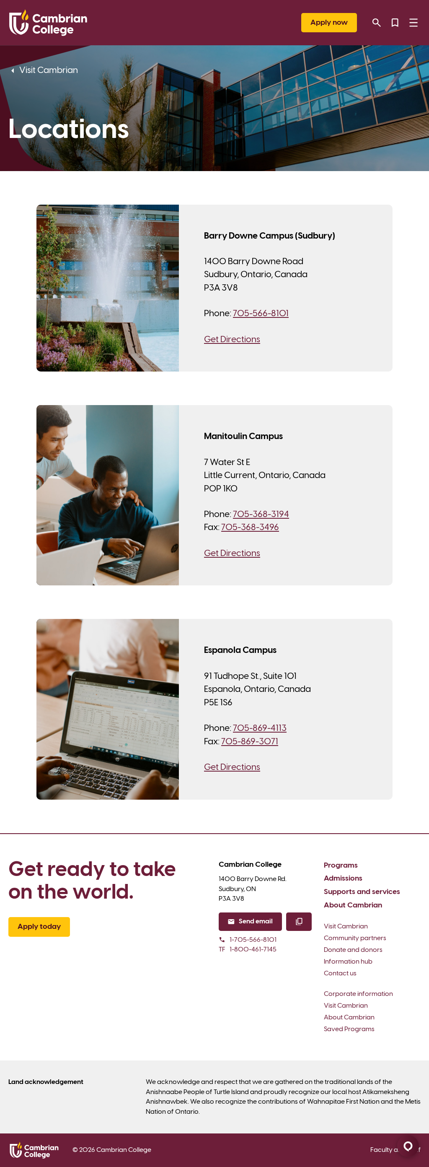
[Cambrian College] (48, 22)
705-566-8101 (261, 313)
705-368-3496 (250, 527)
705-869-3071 (249, 741)
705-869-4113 (260, 728)
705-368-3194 (261, 514)
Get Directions (232, 339)
